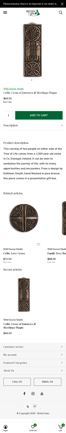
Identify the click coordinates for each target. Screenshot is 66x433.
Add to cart (39, 115)
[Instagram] (33, 393)
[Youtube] (42, 393)
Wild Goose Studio (13, 88)
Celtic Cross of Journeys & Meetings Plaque (19, 325)
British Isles (43, 413)
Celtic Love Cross (14, 253)
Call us (17, 381)
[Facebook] (24, 393)
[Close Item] (62, 4)
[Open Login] (38, 244)
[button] (5, 12)
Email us (47, 381)
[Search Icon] (60, 12)
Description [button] (10, 125)
